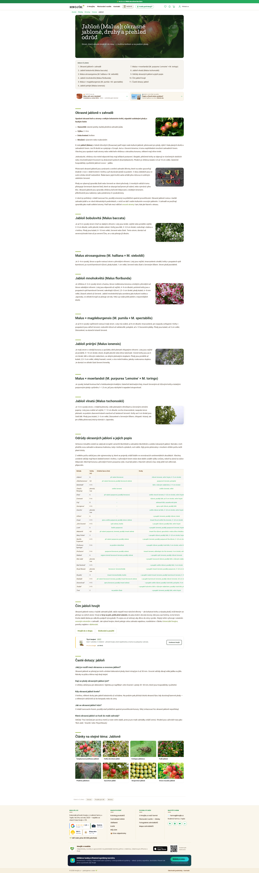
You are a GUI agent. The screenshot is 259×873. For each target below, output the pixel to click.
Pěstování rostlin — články (149, 819)
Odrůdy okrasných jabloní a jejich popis (147, 74)
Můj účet (113, 830)
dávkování (94, 624)
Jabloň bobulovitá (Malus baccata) (94, 70)
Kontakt (117, 6)
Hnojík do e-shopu (85, 631)
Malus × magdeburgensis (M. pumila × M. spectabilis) (101, 82)
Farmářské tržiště (117, 819)
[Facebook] (170, 824)
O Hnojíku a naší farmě (148, 815)
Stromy (87, 12)
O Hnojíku (91, 6)
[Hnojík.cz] (77, 7)
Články (80, 12)
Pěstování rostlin (104, 6)
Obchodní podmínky (175, 871)
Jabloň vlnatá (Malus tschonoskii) (145, 70)
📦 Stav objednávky (118, 833)
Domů (74, 12)
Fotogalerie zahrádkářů (148, 823)
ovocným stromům (82, 621)
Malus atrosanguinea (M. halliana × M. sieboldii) (99, 74)
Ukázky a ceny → (180, 859)
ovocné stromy (128, 204)
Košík (112, 826)
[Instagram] (175, 824)
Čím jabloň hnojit (139, 78)
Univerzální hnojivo (170, 621)
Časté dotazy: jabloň (140, 82)
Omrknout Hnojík (174, 642)
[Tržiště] (128, 6)
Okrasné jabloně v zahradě (90, 67)
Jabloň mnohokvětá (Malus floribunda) (95, 78)
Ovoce (94, 12)
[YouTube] (180, 824)
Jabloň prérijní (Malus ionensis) (92, 86)
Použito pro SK (99, 800)
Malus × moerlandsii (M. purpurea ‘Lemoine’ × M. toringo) (155, 67)
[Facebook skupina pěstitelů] (185, 824)
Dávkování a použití (106, 631)
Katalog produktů (117, 815)
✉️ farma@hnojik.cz (176, 815)
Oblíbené (113, 823)
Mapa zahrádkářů (146, 826)
